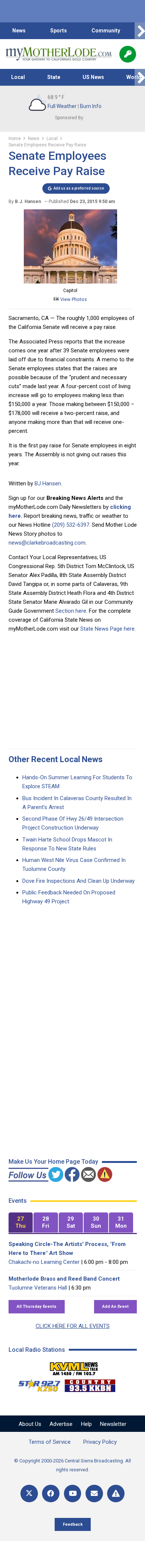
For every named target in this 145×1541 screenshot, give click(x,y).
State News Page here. (108, 628)
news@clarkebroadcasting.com (47, 542)
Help (86, 1424)
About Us (30, 1424)
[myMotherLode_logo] (58, 54)
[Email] (94, 1493)
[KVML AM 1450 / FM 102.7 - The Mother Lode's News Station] (74, 1366)
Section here (70, 611)
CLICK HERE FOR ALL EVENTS (73, 1326)
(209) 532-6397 (70, 524)
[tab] (21, 1222)
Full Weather (62, 106)
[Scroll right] (140, 30)
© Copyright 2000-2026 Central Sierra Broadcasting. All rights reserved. (72, 1465)
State (53, 77)
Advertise (60, 1424)
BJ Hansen (48, 483)
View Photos (73, 299)
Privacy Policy (100, 1442)
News (19, 31)
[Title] (116, 1493)
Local (18, 77)
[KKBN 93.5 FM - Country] (89, 1383)
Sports (58, 31)
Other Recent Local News (56, 759)
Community (105, 31)
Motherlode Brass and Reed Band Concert (64, 1278)
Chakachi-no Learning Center (44, 1262)
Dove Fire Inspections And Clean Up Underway (78, 881)
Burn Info (91, 106)
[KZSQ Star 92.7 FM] (36, 1383)
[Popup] (127, 54)
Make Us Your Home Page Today (53, 1161)
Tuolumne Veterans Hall (38, 1287)
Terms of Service (50, 1442)
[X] (29, 1493)
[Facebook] (50, 1493)
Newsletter (113, 1424)
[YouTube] (72, 1493)
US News (93, 77)
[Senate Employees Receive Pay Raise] (70, 281)
